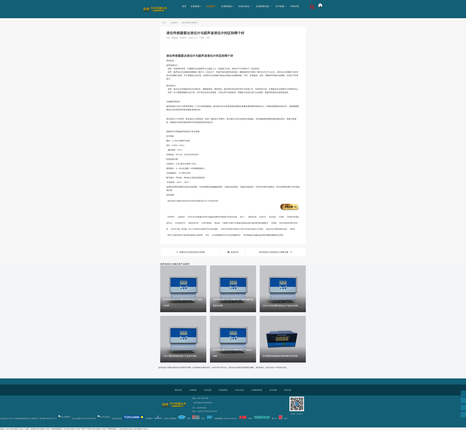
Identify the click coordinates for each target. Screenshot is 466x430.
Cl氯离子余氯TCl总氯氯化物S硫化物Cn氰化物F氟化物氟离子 (245, 223)
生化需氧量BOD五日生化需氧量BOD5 (226, 235)
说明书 (292, 229)
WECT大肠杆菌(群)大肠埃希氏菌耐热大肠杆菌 (185, 235)
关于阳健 (279, 6)
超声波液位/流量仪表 (190, 22)
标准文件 (262, 217)
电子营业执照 (117, 418)
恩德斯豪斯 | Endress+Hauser (225, 418)
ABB (250, 418)
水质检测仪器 (262, 6)
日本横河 (149, 418)
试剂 (207, 235)
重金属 (217, 223)
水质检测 (195, 6)
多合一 (242, 217)
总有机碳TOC (180, 223)
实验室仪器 (252, 217)
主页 (163, 22)
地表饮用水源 (193, 223)
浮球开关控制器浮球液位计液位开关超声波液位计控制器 (242, 229)
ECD (285, 418)
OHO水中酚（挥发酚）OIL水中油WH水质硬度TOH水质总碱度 (194, 229)
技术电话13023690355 (203, 402)
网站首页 (178, 390)
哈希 (189, 418)
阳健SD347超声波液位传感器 (192, 252)
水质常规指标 (206, 223)
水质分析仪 (243, 6)
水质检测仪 (226, 6)
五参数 (281, 217)
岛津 (203, 418)
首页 (184, 6)
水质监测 (210, 6)
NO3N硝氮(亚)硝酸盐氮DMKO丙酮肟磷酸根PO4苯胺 (263, 235)
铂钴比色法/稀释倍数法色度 (276, 229)
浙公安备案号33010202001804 (84, 418)
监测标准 (181, 217)
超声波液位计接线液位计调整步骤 (274, 252)
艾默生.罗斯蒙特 (170, 418)
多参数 (273, 223)
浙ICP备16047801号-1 (48, 418)
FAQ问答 (294, 6)
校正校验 (272, 217)
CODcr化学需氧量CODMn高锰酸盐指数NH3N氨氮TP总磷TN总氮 (212, 217)
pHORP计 (171, 217)
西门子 (274, 418)
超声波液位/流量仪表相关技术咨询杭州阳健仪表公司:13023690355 (192, 201)
